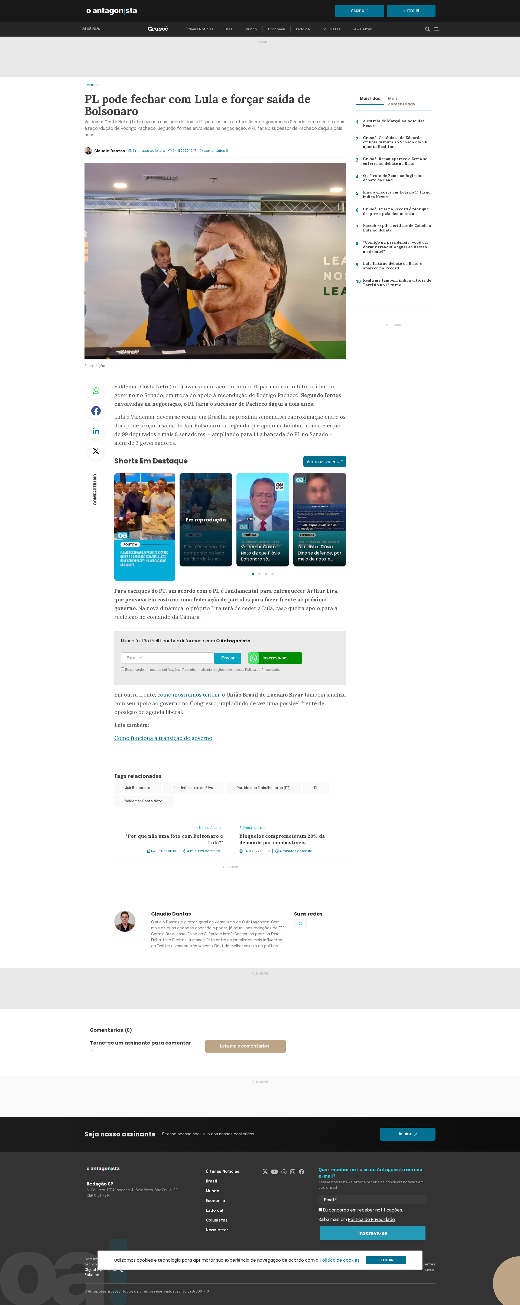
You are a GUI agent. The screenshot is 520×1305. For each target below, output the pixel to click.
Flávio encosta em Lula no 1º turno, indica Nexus (395, 195)
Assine (357, 10)
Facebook (96, 411)
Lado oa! (303, 29)
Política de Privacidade (262, 670)
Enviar (228, 658)
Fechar (386, 1260)
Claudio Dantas (109, 151)
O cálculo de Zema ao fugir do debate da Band (390, 179)
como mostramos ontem (188, 694)
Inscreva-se (274, 658)
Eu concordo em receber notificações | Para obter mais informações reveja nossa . (170, 670)
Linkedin (96, 431)
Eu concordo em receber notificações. (362, 1210)
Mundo (251, 29)
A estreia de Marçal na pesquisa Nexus (392, 124)
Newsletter (362, 29)
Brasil (229, 29)
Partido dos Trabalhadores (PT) (264, 788)
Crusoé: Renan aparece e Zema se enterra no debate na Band (394, 162)
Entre (409, 10)
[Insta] (292, 1172)
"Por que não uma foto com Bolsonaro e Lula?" (159, 820)
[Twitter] (265, 1172)
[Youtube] (274, 1172)
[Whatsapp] (284, 1172)
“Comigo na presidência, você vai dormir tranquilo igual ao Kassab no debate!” (397, 248)
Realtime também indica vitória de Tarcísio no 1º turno (395, 283)
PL (316, 788)
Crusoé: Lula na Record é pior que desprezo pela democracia (394, 212)
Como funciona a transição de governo (163, 738)
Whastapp (96, 390)
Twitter (96, 451)
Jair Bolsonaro (137, 788)
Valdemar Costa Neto (143, 801)
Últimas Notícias (200, 29)
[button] (253, 574)
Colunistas (331, 29)
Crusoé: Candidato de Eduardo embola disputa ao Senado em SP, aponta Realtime (394, 143)
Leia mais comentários (244, 1046)
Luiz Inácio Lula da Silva (193, 788)
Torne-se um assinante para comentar (140, 1042)
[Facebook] (301, 1172)
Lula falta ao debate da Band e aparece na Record (390, 267)
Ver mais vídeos (323, 462)
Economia (276, 29)
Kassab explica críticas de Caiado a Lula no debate (395, 229)
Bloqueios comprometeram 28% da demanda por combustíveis (282, 823)
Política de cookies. (340, 1260)
